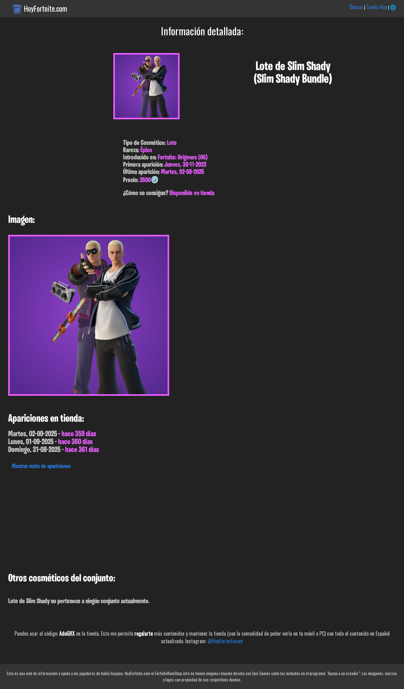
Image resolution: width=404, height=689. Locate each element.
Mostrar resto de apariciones (41, 466)
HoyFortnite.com (45, 8)
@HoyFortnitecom (225, 641)
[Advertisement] (189, 519)
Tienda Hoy (376, 7)
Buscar (356, 7)
